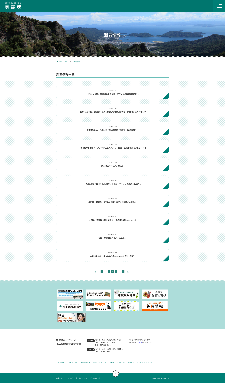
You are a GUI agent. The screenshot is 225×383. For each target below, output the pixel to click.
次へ (128, 272)
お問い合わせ (60, 378)
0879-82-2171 (105, 343)
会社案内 (70, 378)
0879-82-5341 (105, 345)
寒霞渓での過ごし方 (100, 362)
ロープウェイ (73, 362)
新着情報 (76, 62)
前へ (96, 272)
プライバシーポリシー (97, 378)
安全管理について (81, 378)
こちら (140, 342)
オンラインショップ (144, 362)
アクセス (131, 362)
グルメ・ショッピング (117, 362)
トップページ (63, 62)
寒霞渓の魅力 (85, 362)
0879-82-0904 (105, 351)
